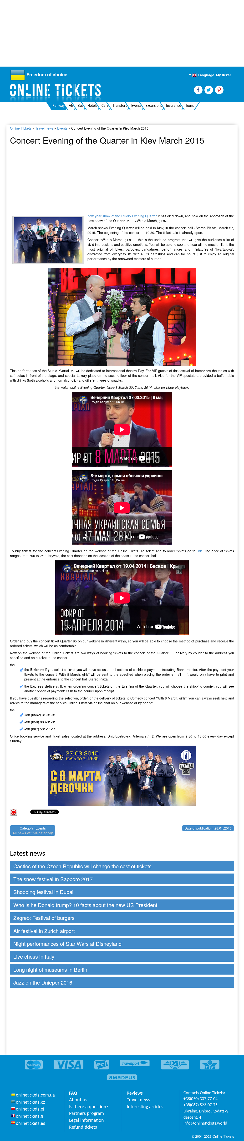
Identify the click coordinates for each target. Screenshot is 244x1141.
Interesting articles (145, 1107)
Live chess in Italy (33, 956)
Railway (58, 106)
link (199, 551)
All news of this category (32, 832)
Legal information (86, 1120)
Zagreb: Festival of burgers (44, 917)
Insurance (173, 106)
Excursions (154, 106)
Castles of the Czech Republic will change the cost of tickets (82, 866)
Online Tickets (20, 128)
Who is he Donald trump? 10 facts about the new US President (85, 904)
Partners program (86, 1113)
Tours (189, 106)
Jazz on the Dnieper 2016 (42, 982)
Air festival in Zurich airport (44, 930)
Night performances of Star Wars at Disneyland (67, 943)
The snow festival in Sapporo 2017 (53, 879)
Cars (105, 106)
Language (203, 75)
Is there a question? (88, 1107)
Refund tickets (83, 1127)
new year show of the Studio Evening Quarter (122, 216)
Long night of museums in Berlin (50, 969)
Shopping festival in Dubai (43, 891)
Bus (80, 106)
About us (78, 1100)
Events (136, 106)
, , (205, 1114)
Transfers (120, 106)
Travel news (44, 128)
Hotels (92, 106)
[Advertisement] (120, 33)
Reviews (135, 1093)
